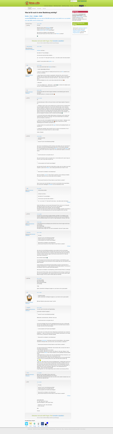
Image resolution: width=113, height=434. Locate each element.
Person (46, 352)
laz (27, 90)
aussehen (27, 18)
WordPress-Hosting (65, 5)
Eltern (40, 361)
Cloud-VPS (76, 5)
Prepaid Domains (76, 32)
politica (28, 222)
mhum (28, 372)
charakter (37, 18)
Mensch (48, 167)
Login (79, 1)
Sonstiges (36, 16)
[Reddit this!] (39, 426)
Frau (63, 71)
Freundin (46, 30)
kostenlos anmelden (58, 41)
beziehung (32, 18)
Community (81, 5)
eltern (40, 18)
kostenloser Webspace (48, 5)
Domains (71, 5)
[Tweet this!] (27, 426)
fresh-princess (29, 46)
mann (63, 18)
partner (68, 18)
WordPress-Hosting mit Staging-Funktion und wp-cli (79, 31)
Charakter (50, 184)
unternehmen (34, 20)
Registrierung (83, 1)
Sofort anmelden (80, 16)
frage (43, 18)
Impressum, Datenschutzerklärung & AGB (72, 429)
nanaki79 (28, 307)
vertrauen (39, 20)
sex (31, 20)
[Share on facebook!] (43, 426)
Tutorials (44, 8)
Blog (63, 429)
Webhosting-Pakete (57, 5)
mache (57, 18)
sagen (29, 20)
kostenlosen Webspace (30, 49)
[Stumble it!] (35, 426)
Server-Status (82, 429)
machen (60, 18)
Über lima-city (58, 429)
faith (27, 188)
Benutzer (34, 8)
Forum (30, 8)
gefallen (51, 18)
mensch (65, 18)
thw (27, 65)
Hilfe (85, 5)
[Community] (27, 7)
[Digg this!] (31, 426)
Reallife (40, 16)
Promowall (39, 8)
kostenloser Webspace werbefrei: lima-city (37, 3)
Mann (56, 148)
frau (44, 18)
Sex (50, 28)
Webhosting (30, 429)
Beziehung (48, 27)
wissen (42, 20)
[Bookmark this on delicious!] (47, 426)
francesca (28, 232)
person (26, 20)
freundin (47, 18)
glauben (54, 18)
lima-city (26, 16)
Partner (57, 33)
